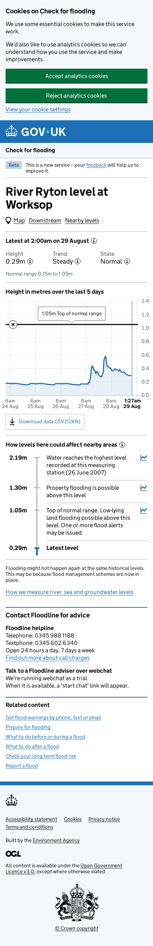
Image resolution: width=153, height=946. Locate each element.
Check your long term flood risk (41, 756)
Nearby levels (82, 220)
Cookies (73, 819)
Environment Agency (56, 840)
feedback (96, 165)
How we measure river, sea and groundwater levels (69, 592)
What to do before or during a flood (45, 736)
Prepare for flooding (28, 727)
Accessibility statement (31, 819)
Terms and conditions (29, 826)
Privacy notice (104, 819)
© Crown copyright (76, 928)
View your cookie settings (38, 109)
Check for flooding (30, 150)
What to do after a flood (32, 746)
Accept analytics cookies (76, 75)
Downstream (45, 220)
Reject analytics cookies (76, 95)
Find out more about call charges (47, 657)
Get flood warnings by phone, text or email (53, 717)
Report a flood (22, 765)
